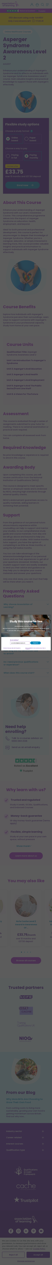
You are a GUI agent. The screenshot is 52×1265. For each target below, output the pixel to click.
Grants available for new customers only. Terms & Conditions (35, 649)
